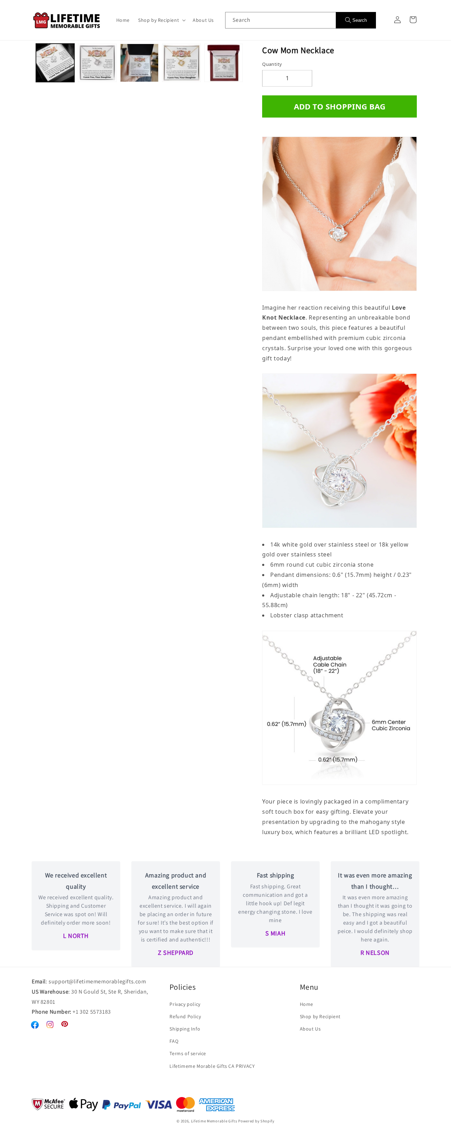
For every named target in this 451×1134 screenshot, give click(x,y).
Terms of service (187, 1053)
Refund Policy (185, 1016)
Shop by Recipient (320, 1016)
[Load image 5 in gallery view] (223, 63)
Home (306, 1004)
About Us (310, 1029)
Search (359, 20)
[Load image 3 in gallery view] (139, 63)
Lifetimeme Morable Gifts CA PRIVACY (212, 1066)
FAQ (173, 1041)
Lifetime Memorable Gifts (214, 1121)
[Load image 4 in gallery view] (181, 63)
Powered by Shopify (256, 1121)
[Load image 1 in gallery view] (55, 63)
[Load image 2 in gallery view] (97, 63)
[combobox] (280, 20)
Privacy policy (184, 1004)
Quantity (272, 64)
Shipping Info (184, 1029)
